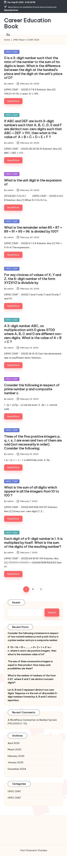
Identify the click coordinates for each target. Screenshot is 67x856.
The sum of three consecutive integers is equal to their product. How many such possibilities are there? (30, 665)
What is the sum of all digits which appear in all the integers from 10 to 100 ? (31, 491)
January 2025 (15, 762)
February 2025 (16, 756)
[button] (41, 589)
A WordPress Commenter (22, 719)
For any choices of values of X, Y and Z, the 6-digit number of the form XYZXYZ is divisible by (32, 279)
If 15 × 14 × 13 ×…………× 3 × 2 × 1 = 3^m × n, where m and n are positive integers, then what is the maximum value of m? (32, 651)
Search (16, 602)
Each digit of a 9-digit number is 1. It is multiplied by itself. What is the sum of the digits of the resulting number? (33, 543)
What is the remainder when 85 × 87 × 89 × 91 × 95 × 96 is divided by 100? (33, 229)
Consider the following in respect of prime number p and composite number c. (31, 389)
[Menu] (8, 34)
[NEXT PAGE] (41, 589)
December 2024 (17, 768)
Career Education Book (27, 23)
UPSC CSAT (11, 51)
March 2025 (14, 749)
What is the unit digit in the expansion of (33, 182)
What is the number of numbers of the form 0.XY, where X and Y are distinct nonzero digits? (32, 679)
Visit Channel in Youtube (33, 850)
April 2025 (14, 743)
